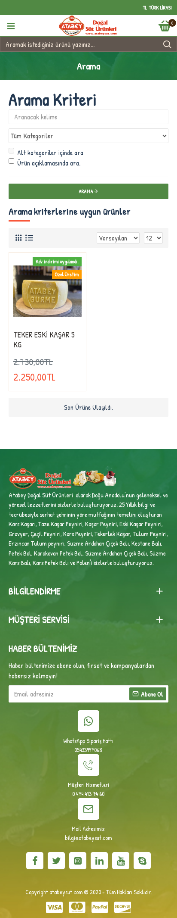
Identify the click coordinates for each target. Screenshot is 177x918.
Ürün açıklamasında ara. (48, 163)
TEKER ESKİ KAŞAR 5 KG (44, 340)
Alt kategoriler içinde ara (50, 152)
